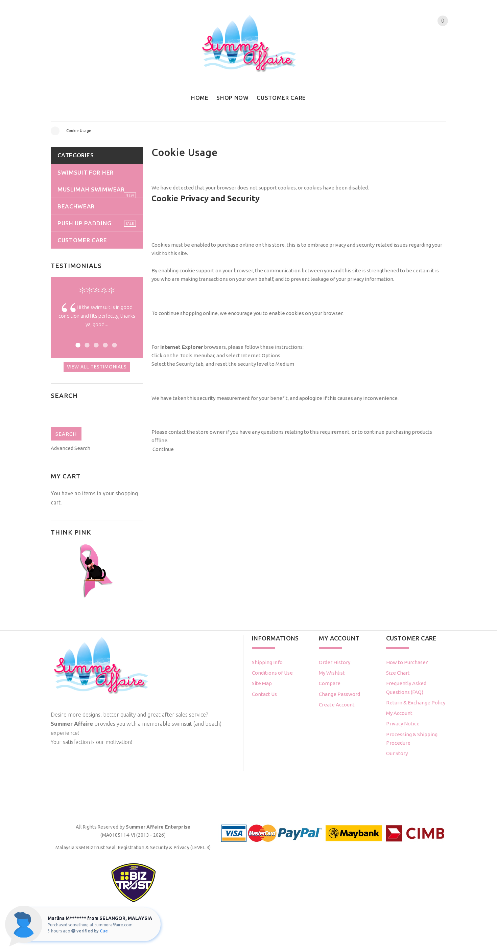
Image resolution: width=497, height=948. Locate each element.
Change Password (339, 694)
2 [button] (86, 344)
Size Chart (398, 673)
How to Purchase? (407, 662)
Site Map (262, 683)
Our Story (397, 753)
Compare (329, 683)
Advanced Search (70, 448)
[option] (97, 321)
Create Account (337, 704)
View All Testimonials (97, 366)
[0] (437, 34)
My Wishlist (332, 673)
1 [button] (76, 344)
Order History (334, 662)
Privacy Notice (403, 723)
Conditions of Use (272, 673)
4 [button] (104, 344)
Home (55, 131)
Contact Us (264, 694)
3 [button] (95, 344)
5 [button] (113, 344)
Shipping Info (267, 662)
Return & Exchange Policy (415, 702)
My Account (399, 713)
